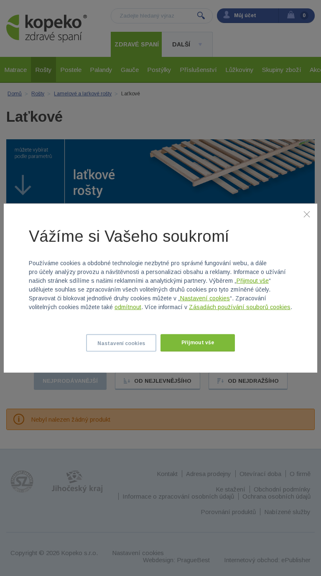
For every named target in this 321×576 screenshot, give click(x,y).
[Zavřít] (307, 214)
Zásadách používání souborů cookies (239, 307)
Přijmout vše (253, 280)
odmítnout (128, 307)
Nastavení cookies (205, 298)
